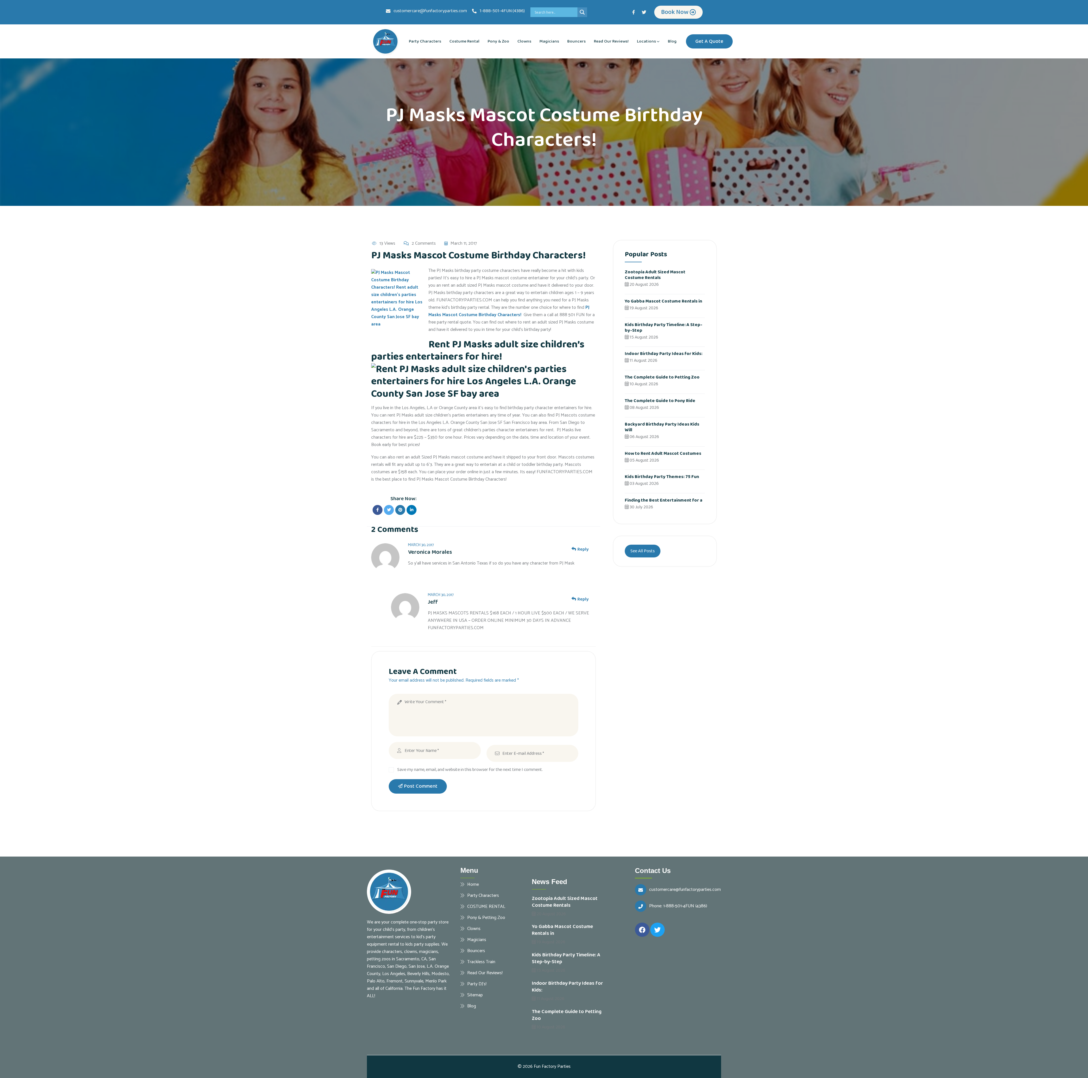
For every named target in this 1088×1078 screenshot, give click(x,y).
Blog (672, 41)
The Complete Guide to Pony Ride (660, 400)
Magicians (549, 41)
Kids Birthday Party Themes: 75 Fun (662, 476)
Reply (582, 549)
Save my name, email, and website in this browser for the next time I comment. (470, 769)
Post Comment (420, 786)
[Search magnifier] (582, 12)
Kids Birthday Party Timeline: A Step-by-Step (663, 327)
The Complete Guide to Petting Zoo (662, 377)
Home (473, 884)
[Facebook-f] (633, 12)
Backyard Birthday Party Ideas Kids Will (662, 427)
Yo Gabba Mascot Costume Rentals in (663, 301)
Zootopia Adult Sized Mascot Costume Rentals (655, 275)
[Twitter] (644, 12)
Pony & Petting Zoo (486, 917)
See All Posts (642, 551)
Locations (646, 41)
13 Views (387, 243)
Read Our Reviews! (611, 41)
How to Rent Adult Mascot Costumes (663, 453)
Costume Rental (464, 41)
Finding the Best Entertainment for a (663, 500)
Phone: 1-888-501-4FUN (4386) (678, 906)
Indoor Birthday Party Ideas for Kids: (663, 353)
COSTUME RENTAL (486, 906)
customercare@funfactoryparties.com (685, 889)
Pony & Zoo (498, 41)
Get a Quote (709, 41)
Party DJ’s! (476, 983)
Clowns (524, 41)
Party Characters (425, 41)
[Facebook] (642, 930)
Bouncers (576, 41)
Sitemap (475, 994)
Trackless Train (481, 961)
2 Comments (424, 243)
